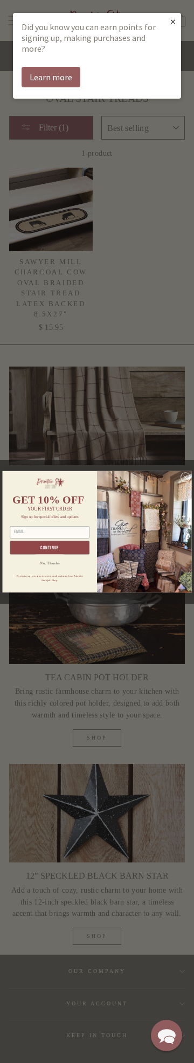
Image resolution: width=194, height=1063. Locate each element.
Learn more (51, 77)
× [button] (173, 21)
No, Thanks (49, 563)
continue (49, 547)
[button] (166, 1035)
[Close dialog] (185, 477)
